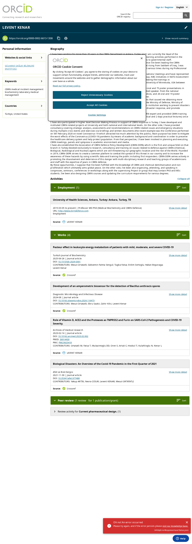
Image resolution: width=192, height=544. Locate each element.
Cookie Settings (97, 114)
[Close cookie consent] (141, 58)
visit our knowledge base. (175, 526)
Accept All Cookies (97, 105)
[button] (183, 178)
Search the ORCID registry (123, 15)
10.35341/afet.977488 (69, 378)
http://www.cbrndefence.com (73, 210)
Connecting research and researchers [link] (22, 17)
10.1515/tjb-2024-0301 (69, 261)
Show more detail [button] (178, 208)
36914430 (64, 339)
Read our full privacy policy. (67, 85)
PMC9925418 (65, 342)
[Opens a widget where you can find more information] (180, 539)
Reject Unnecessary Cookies (97, 94)
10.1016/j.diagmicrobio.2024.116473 (76, 300)
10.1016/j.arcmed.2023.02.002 (73, 336)
